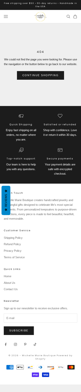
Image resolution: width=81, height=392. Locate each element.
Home (7, 276)
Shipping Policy (13, 237)
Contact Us (11, 289)
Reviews (6, 200)
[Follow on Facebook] (6, 344)
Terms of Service (14, 257)
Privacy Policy (12, 250)
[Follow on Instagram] (15, 344)
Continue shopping (40, 75)
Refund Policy (12, 244)
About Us (9, 282)
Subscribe (18, 330)
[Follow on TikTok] (35, 344)
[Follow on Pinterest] (25, 344)
